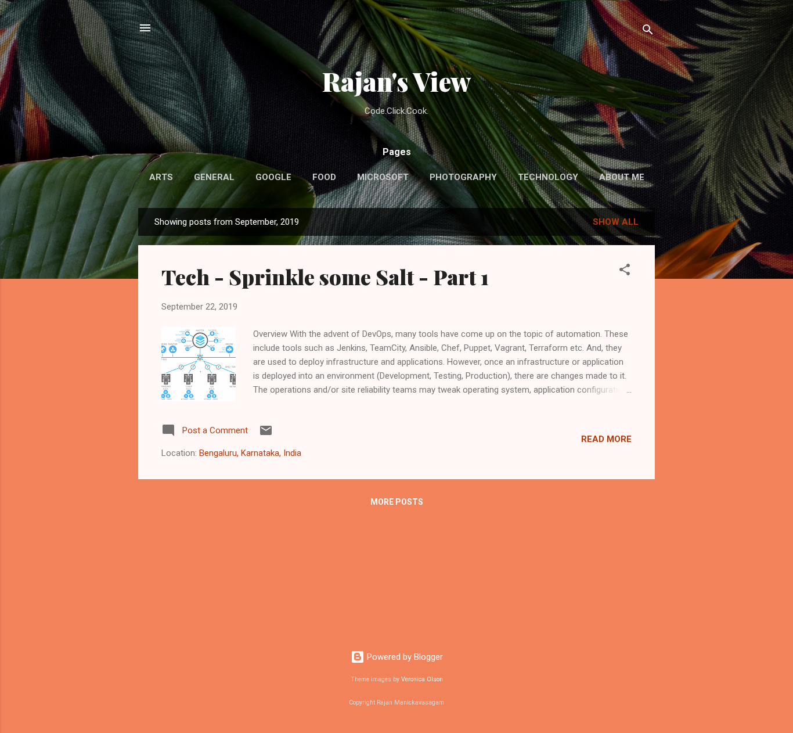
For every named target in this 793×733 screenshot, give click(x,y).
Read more (606, 439)
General (214, 177)
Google (273, 177)
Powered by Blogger (404, 657)
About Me (621, 177)
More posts (396, 501)
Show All (616, 222)
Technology (548, 177)
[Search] (648, 31)
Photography (463, 177)
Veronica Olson (422, 679)
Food (324, 177)
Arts (161, 177)
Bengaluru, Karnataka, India (250, 453)
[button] (625, 272)
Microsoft (383, 177)
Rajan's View (396, 81)
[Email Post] (266, 434)
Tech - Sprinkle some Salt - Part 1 (325, 276)
